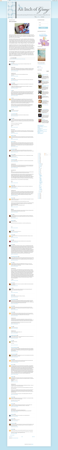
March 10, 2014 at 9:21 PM (14, 260)
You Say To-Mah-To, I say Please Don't (42, 129)
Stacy (12, 326)
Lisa (11, 90)
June (39, 170)
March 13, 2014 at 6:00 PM (14, 401)
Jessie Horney (13, 423)
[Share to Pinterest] (15, 57)
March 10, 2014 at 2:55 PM (14, 167)
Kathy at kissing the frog (14, 347)
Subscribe (43, 27)
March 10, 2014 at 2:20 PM (14, 146)
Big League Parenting (40, 189)
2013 (39, 193)
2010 (39, 196)
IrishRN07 (12, 376)
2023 (39, 153)
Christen (12, 244)
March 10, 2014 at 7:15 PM (14, 237)
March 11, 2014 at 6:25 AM (14, 315)
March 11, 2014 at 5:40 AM (14, 285)
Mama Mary (12, 141)
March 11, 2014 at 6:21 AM (14, 303)
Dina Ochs (12, 364)
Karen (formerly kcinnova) (14, 256)
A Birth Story (43, 119)
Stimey (12, 214)
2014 (39, 162)
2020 (39, 156)
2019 (39, 157)
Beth (11, 109)
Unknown (12, 185)
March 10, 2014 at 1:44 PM (14, 127)
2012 (39, 194)
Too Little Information (40, 128)
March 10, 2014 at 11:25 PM (14, 280)
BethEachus (12, 135)
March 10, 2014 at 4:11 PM (14, 195)
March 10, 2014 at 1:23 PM (14, 111)
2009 (39, 197)
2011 (39, 195)
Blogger (32, 444)
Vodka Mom (12, 220)
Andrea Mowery (13, 149)
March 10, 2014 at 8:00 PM (14, 254)
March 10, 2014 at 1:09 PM (14, 95)
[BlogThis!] (13, 57)
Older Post (33, 436)
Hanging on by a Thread (41, 132)
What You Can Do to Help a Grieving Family (45, 86)
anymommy (12, 414)
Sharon (12, 262)
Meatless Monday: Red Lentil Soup (40, 175)
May (39, 171)
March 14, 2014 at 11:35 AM (14, 406)
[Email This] (12, 57)
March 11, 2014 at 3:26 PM (14, 328)
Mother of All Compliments (41, 125)
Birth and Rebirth (40, 187)
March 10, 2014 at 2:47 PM (14, 161)
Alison (12, 230)
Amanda (12, 359)
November (40, 164)
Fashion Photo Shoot (40, 130)
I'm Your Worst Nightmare (45, 109)
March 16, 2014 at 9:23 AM (14, 416)
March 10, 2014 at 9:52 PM (14, 266)
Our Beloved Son (44, 95)
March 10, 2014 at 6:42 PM (14, 232)
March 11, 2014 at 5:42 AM (14, 292)
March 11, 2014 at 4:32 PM (14, 338)
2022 (39, 154)
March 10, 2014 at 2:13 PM (14, 139)
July (39, 169)
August (40, 168)
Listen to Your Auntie (40, 133)
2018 (39, 158)
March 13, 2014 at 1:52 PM (14, 394)
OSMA (12, 118)
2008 (39, 198)
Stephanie (12, 78)
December (40, 163)
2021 (39, 155)
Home (22, 436)
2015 (39, 161)
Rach (11, 340)
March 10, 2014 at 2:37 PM (14, 157)
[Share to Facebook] (15, 57)
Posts (46, 153)
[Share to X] (14, 57)
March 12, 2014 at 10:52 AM (14, 362)
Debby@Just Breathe (14, 335)
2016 (39, 160)
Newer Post (10, 436)
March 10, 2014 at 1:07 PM (14, 80)
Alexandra (12, 418)
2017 (39, 159)
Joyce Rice (12, 154)
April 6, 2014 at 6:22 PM (14, 433)
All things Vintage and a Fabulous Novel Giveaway (40, 179)
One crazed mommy (13, 299)
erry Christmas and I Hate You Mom (42, 131)
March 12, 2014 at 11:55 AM (14, 374)
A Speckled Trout (13, 159)
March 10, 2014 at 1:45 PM (14, 133)
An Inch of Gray (39, 66)
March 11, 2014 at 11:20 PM (14, 351)
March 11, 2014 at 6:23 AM (14, 309)
